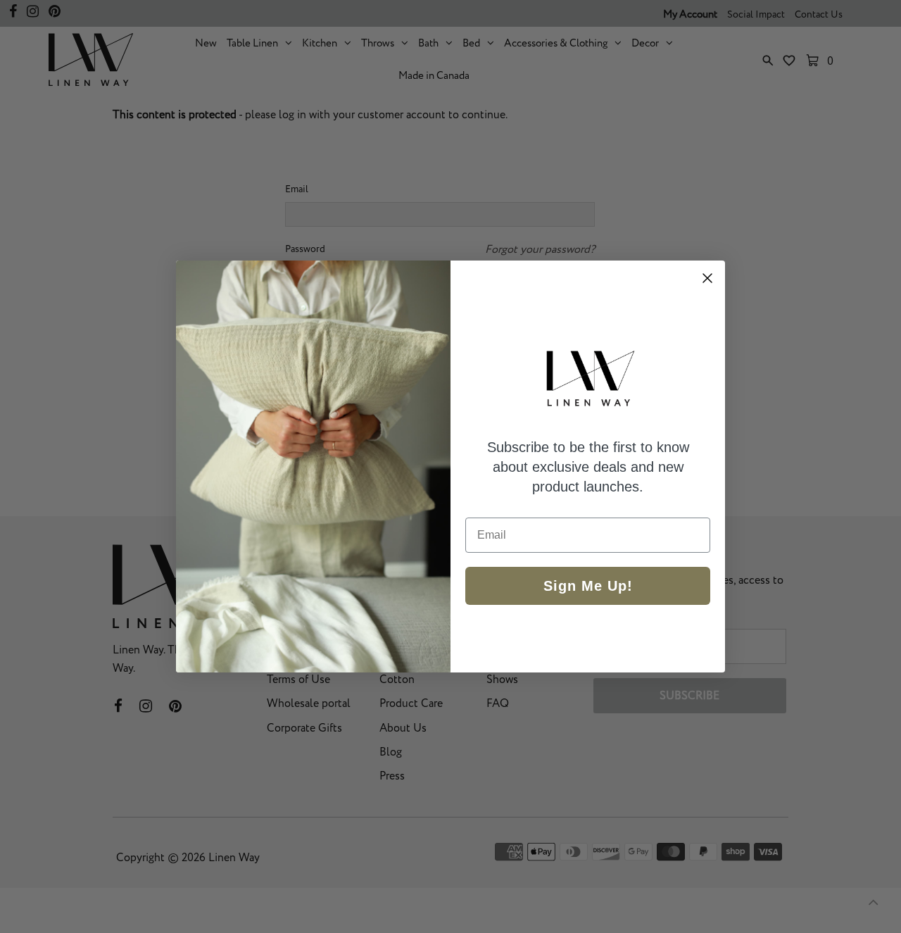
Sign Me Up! (588, 586)
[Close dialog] (707, 278)
